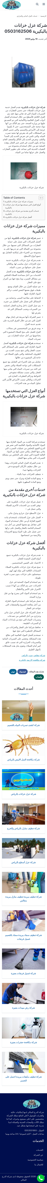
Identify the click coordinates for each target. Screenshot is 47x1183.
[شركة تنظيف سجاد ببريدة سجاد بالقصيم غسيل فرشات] (23, 920)
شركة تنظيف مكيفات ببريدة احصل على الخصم (23, 1078)
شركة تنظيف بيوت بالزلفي (33, 655)
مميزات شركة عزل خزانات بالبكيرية (19, 201)
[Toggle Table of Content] (39, 198)
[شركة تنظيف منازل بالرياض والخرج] (23, 814)
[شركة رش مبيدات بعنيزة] (23, 993)
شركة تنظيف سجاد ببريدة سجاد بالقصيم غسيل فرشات (23, 937)
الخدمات (39, 1150)
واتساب (39, 677)
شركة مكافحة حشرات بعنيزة (23, 1042)
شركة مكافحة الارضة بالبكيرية (32, 660)
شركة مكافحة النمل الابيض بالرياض (23, 759)
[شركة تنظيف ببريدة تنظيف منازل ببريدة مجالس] (23, 882)
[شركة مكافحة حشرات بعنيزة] (23, 1028)
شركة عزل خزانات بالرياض (23, 794)
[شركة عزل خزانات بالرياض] (23, 779)
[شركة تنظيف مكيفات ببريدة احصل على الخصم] (23, 1062)
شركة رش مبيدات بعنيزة (23, 1007)
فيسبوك (22, 671)
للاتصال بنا (38, 1164)
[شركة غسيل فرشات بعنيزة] (23, 959)
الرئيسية (43, 16)
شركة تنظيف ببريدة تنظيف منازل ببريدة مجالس (23, 898)
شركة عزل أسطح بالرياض (23, 862)
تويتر (13, 671)
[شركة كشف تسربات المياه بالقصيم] (23, 710)
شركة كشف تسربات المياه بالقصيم (23, 725)
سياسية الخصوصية (35, 1159)
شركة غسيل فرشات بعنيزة (23, 973)
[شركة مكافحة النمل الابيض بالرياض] (23, 745)
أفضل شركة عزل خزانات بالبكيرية (18, 217)
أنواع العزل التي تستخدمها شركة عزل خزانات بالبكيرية (23, 206)
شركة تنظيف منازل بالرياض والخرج (23, 828)
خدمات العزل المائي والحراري (27, 16)
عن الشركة (38, 1155)
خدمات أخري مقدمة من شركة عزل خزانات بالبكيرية (22, 212)
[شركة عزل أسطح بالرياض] (23, 848)
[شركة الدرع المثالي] (11, 5)
